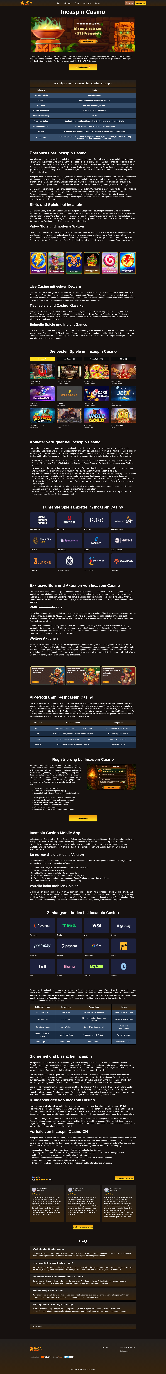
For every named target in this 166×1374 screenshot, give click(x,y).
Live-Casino (68, 359)
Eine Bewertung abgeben (124, 1178)
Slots (122, 359)
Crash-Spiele (95, 359)
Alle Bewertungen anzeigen (83, 1227)
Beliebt (41, 359)
